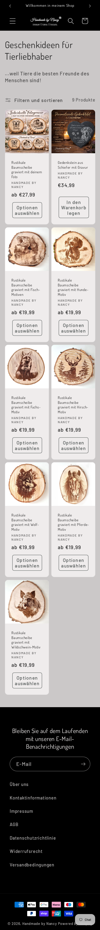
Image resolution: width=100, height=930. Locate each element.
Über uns (19, 784)
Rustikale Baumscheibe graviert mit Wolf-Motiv (25, 522)
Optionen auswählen (27, 210)
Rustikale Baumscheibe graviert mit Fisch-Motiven (25, 287)
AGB (14, 824)
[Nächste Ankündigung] (90, 6)
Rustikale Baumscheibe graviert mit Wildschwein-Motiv (26, 640)
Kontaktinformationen (33, 797)
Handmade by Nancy (39, 924)
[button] (12, 21)
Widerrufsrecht (26, 851)
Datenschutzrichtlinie (33, 838)
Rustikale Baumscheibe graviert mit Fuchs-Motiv (26, 404)
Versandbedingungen (32, 864)
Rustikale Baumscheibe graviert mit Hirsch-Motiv (73, 404)
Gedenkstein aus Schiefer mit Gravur (73, 165)
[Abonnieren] (83, 764)
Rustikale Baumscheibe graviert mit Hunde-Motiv (73, 287)
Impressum (21, 811)
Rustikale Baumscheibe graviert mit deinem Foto (26, 169)
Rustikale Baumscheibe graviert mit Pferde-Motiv (73, 522)
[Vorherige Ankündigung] (10, 6)
